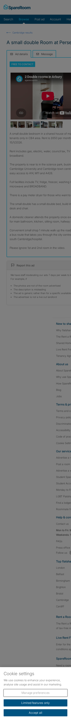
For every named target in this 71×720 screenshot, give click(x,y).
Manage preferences (35, 693)
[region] (35, 693)
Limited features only (35, 703)
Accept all (35, 713)
